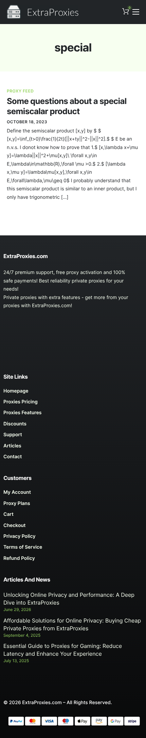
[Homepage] (73, 392)
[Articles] (73, 447)
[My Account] (73, 494)
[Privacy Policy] (73, 538)
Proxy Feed (20, 90)
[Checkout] (73, 527)
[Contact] (73, 458)
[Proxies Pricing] (73, 403)
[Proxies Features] (73, 414)
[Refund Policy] (73, 560)
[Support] (73, 436)
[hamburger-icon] (135, 12)
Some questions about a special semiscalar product (67, 106)
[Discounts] (73, 425)
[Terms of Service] (73, 549)
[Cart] (73, 516)
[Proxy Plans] (73, 505)
